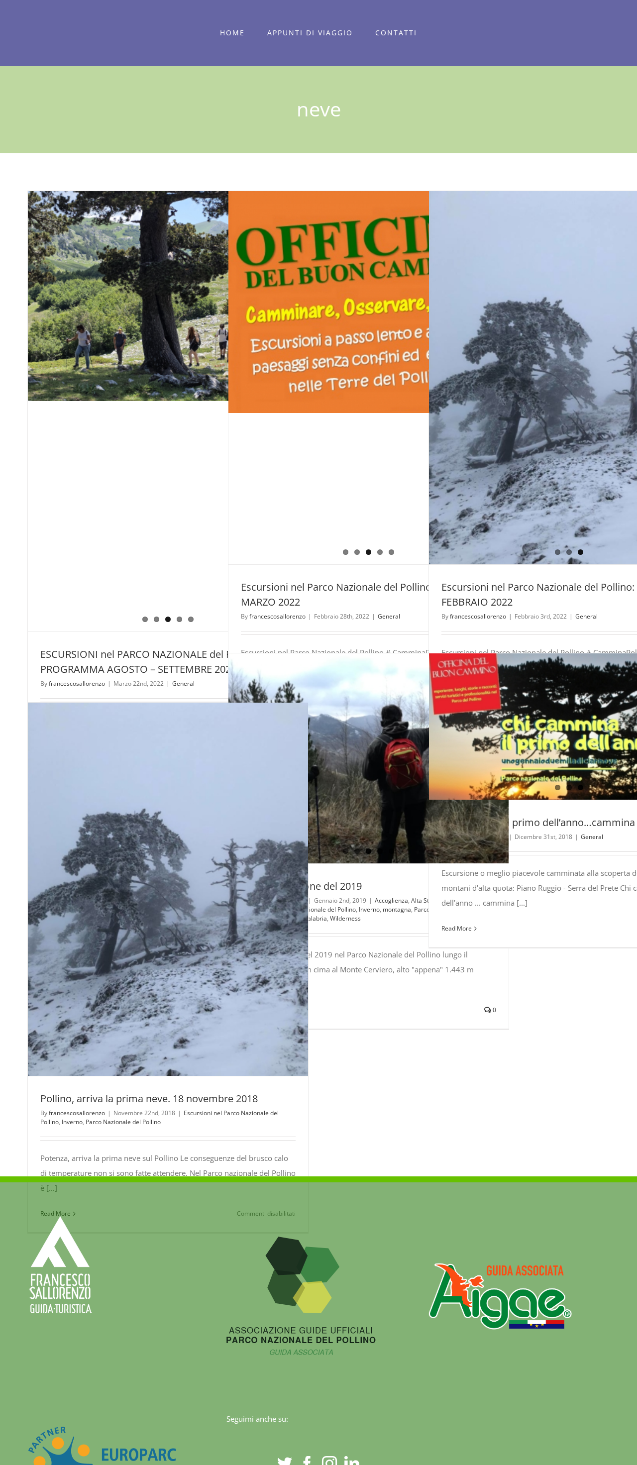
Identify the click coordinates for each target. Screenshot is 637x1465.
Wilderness (345, 918)
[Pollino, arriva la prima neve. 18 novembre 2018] (168, 889)
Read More (456, 928)
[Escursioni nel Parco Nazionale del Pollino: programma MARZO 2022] (368, 377)
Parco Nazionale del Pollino (123, 1122)
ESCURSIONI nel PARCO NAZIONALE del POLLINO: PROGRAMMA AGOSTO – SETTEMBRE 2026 (150, 411)
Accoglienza (391, 900)
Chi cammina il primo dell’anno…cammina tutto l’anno (551, 726)
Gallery (186, 411)
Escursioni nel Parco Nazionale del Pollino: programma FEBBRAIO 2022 (551, 378)
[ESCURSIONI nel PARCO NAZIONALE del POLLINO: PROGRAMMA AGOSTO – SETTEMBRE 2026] (168, 411)
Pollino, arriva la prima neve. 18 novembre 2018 (150, 889)
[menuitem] (232, 33)
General (183, 683)
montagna (397, 909)
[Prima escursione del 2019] (368, 758)
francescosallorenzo (77, 683)
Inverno (369, 909)
